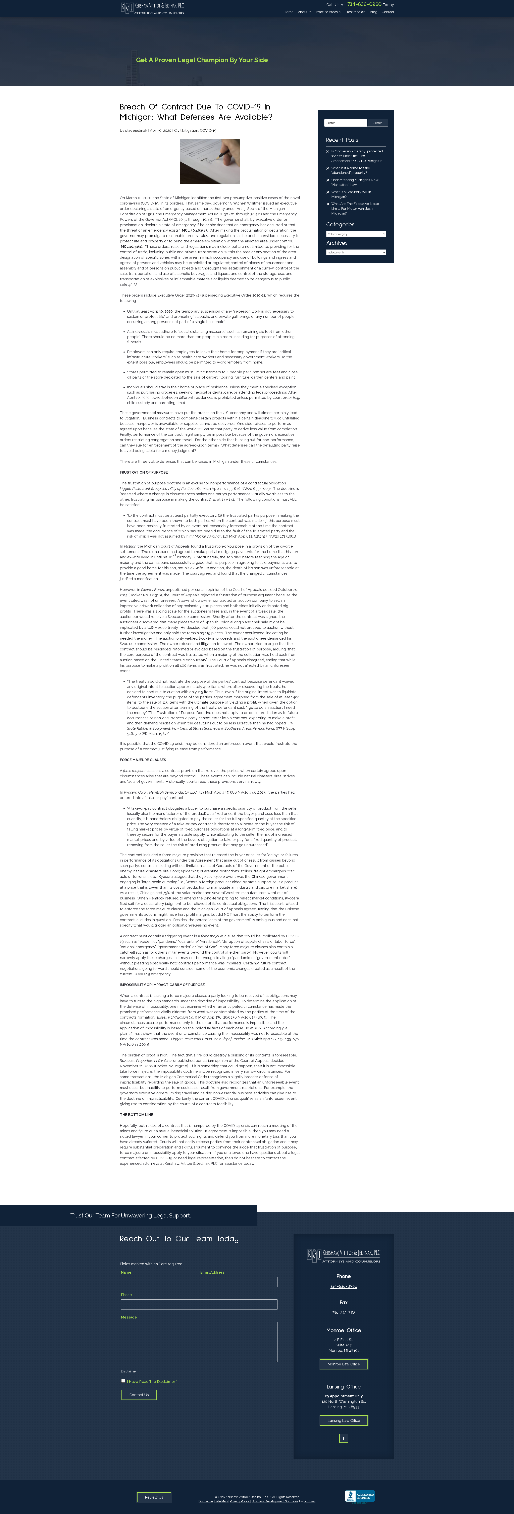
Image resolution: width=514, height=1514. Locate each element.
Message (129, 1317)
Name (126, 1272)
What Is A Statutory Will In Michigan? (351, 194)
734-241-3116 (344, 1312)
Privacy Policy (240, 1501)
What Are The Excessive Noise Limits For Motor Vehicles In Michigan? (355, 208)
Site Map (221, 1501)
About (302, 12)
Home (289, 12)
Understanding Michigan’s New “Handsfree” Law (354, 182)
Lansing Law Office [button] (344, 1420)
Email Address (213, 1272)
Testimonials (355, 12)
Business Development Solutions (275, 1501)
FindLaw (309, 1501)
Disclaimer (129, 1371)
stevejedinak (136, 130)
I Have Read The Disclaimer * (152, 1381)
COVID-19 (208, 130)
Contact (388, 12)
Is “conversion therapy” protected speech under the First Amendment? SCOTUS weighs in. (357, 156)
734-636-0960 (364, 4)
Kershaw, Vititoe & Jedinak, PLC (247, 1497)
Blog (373, 12)
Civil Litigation (186, 130)
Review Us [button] (154, 1497)
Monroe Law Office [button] (344, 1364)
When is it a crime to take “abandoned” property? (350, 170)
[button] (510, 1485)
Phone (126, 1295)
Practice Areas (327, 12)
